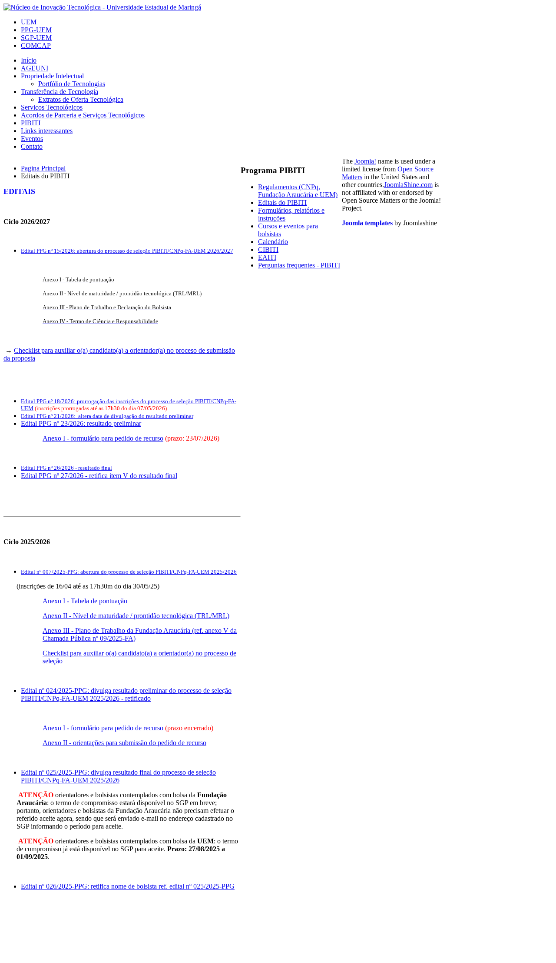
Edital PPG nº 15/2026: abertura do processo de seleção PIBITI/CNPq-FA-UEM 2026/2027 (127, 250)
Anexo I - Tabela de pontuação (85, 601)
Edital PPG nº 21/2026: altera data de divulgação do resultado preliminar (107, 416)
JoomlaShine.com (408, 184)
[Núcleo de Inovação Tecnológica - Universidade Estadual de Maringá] (102, 7)
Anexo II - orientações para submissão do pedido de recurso (124, 742)
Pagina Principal (43, 168)
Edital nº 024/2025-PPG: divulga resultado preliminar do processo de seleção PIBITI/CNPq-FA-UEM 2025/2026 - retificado (126, 694)
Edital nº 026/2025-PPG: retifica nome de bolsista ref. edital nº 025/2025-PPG (128, 886)
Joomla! (365, 161)
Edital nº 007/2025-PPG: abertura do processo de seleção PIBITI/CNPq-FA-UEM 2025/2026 (129, 571)
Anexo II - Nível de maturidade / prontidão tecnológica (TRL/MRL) (136, 615)
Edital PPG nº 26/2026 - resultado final (66, 468)
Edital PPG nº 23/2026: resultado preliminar (81, 423)
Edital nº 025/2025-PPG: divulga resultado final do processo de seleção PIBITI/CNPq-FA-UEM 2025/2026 (118, 776)
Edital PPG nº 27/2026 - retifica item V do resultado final (99, 475)
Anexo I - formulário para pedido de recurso (103, 438)
